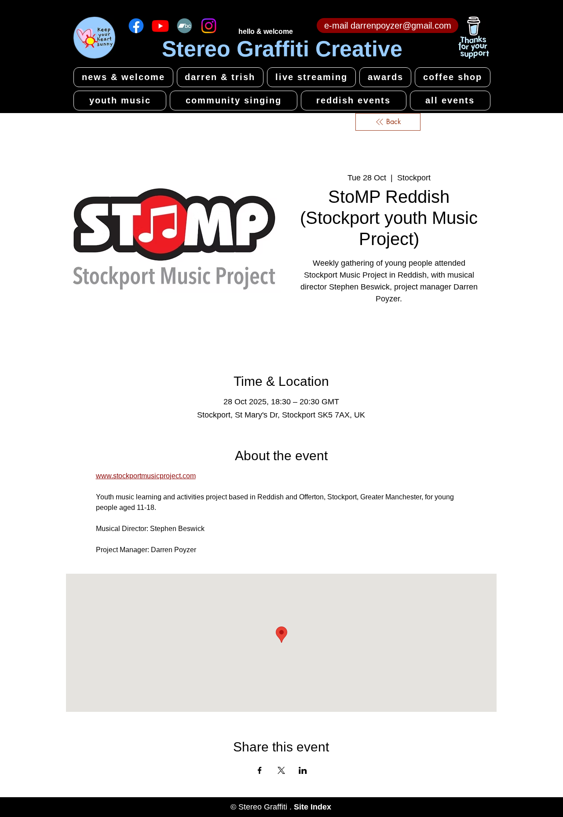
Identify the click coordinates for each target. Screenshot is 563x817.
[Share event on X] (281, 770)
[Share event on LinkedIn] (303, 770)
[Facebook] (136, 26)
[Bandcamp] (184, 26)
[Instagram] (209, 26)
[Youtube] (160, 26)
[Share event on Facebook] (260, 770)
